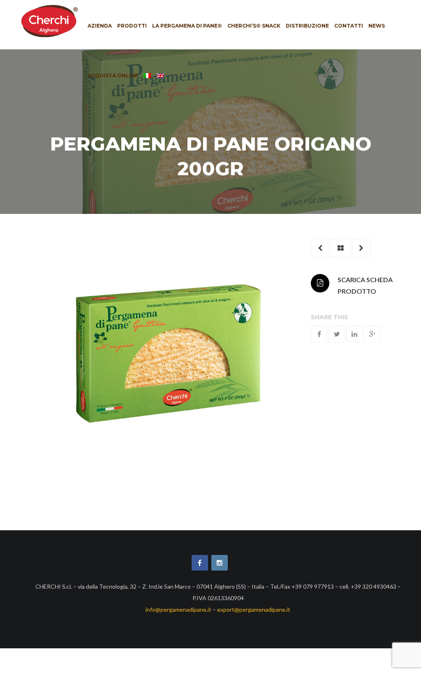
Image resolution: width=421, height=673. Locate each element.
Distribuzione (307, 26)
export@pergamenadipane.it (253, 609)
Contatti (348, 26)
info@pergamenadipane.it (178, 609)
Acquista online (113, 75)
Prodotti (132, 26)
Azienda (100, 26)
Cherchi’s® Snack (253, 26)
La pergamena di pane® (187, 26)
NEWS (376, 26)
